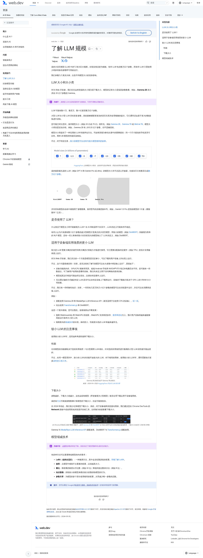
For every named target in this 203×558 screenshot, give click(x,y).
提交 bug (112, 531)
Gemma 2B (86, 425)
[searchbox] (16, 23)
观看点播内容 (78, 25)
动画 (136, 15)
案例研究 (97, 3)
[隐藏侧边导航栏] (28, 553)
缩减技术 (69, 322)
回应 (127, 15)
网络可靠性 (116, 15)
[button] (16, 122)
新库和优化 (117, 315)
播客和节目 (144, 542)
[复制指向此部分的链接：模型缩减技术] (70, 437)
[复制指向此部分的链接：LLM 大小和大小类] (76, 82)
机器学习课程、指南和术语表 (86, 485)
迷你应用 (147, 15)
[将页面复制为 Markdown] (97, 49)
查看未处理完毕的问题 (117, 535)
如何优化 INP (102, 15)
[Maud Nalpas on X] (62, 62)
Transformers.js (70, 305)
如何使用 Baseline (72, 3)
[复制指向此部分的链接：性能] (58, 344)
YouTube (174, 535)
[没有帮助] (150, 41)
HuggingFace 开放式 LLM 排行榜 (109, 383)
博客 (86, 3)
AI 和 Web (6, 15)
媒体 (158, 15)
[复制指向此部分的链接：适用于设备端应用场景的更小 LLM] (96, 242)
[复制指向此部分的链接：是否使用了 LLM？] (76, 219)
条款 (36, 553)
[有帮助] (146, 41)
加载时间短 (20, 15)
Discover (48, 3)
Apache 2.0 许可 (120, 509)
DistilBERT (133, 232)
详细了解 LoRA (117, 460)
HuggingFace (78, 166)
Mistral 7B (138, 124)
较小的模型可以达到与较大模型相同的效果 (88, 141)
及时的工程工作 (59, 361)
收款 (81, 15)
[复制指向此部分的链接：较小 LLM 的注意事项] (79, 329)
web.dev (54, 42)
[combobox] (157, 3)
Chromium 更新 (145, 535)
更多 (179, 15)
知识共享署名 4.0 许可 (83, 509)
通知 (90, 15)
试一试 (135, 301)
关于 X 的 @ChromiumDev (180, 531)
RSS (172, 542)
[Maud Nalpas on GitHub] (66, 62)
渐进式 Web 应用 (67, 15)
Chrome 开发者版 (146, 531)
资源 (34, 3)
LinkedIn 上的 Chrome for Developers (185, 539)
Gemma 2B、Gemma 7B (121, 124)
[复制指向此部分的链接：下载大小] (63, 390)
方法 (59, 401)
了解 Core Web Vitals (38, 15)
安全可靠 (168, 15)
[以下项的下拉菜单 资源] (39, 2)
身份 (53, 15)
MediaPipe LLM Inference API (73, 430)
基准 (58, 3)
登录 (198, 3)
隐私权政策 (44, 553)
